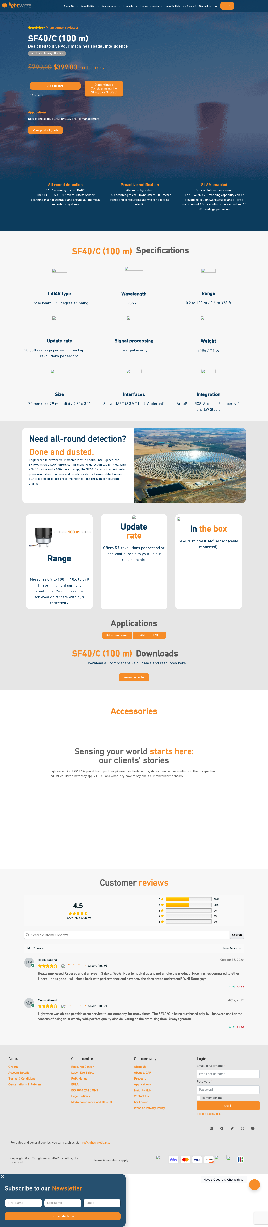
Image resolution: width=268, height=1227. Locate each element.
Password (204, 1081)
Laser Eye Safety (82, 1072)
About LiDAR (88, 6)
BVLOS (157, 635)
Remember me (212, 1098)
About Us (140, 1067)
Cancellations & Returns (24, 1084)
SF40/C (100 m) (97, 966)
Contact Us (205, 6)
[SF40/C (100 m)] (74, 966)
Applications (109, 6)
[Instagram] (242, 1128)
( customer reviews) (62, 27)
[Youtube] (253, 1128)
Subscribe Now (63, 1216)
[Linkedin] (211, 1128)
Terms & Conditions (22, 1078)
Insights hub (173, 6)
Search (237, 934)
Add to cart (55, 86)
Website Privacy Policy (149, 1108)
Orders (13, 1067)
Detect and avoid (117, 635)
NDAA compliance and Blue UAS (92, 1102)
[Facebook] (221, 1128)
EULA (75, 1084)
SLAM (141, 635)
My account (189, 6)
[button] (216, 6)
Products (128, 6)
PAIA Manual (79, 1078)
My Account (141, 1102)
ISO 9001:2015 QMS (84, 1090)
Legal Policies (80, 1096)
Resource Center (149, 6)
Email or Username (210, 1066)
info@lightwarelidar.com (96, 1142)
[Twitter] (232, 1128)
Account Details (19, 1072)
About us (69, 6)
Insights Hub (142, 1090)
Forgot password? (209, 1114)
